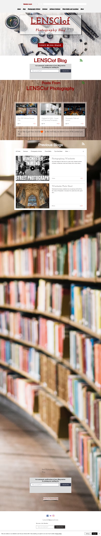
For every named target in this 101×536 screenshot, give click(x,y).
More (66, 151)
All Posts (18, 151)
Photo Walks (48, 151)
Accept (94, 533)
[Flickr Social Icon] (50, 516)
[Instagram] (53, 516)
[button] (83, 151)
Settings (88, 533)
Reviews (25, 151)
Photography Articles (36, 151)
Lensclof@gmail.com (50, 520)
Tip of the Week (58, 151)
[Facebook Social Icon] (48, 516)
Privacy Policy (58, 533)
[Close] (99, 533)
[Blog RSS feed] (81, 60)
